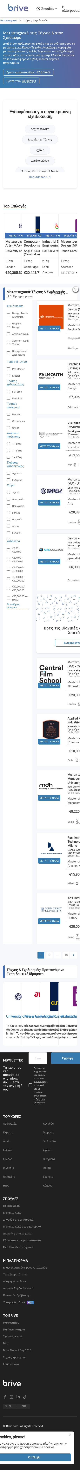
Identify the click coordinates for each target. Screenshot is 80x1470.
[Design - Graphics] (51, 565)
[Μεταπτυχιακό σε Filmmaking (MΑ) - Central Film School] (51, 689)
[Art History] (51, 925)
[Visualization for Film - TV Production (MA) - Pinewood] (51, 450)
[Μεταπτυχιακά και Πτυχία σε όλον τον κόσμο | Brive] (18, 10)
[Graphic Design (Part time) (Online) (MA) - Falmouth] (51, 391)
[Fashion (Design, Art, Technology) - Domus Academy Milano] (51, 864)
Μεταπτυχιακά (8, 20)
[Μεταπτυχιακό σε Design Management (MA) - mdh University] (51, 801)
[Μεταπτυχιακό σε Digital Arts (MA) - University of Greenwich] (51, 506)
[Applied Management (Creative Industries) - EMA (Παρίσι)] (51, 745)
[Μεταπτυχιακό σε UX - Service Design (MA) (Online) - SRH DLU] (51, 332)
